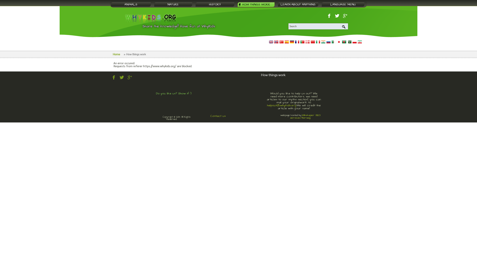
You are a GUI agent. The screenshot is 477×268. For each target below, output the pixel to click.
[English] (271, 41)
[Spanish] (287, 41)
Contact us (218, 116)
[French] (297, 41)
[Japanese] (339, 41)
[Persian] (360, 41)
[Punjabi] (349, 41)
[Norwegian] (276, 41)
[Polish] (355, 41)
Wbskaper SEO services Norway (305, 116)
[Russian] (328, 41)
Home (116, 54)
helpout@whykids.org (281, 105)
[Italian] (318, 41)
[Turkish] (281, 41)
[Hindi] (323, 41)
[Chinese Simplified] (313, 41)
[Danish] (308, 41)
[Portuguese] (302, 41)
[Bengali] (344, 41)
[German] (292, 41)
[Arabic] (334, 41)
